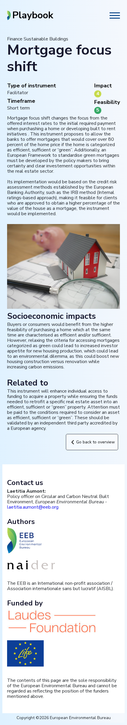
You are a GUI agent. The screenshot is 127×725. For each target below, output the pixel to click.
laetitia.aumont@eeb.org (32, 507)
